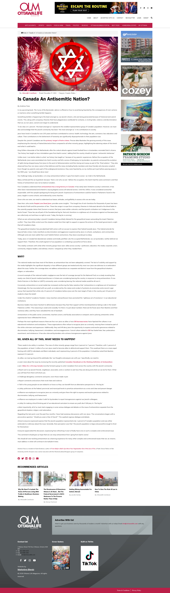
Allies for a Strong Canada (32, 366)
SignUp (145, 18)
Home (89, 18)
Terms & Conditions (123, 590)
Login (139, 18)
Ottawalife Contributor (29, 93)
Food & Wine (58, 25)
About (95, 18)
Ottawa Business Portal (100, 25)
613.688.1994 (24, 553)
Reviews (85, 25)
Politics (76, 25)
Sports (41, 25)
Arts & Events (30, 25)
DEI (89, 330)
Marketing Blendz (26, 569)
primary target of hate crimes (57, 140)
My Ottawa (143, 25)
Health (49, 25)
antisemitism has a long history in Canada (57, 187)
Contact (120, 18)
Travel (68, 25)
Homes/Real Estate (129, 25)
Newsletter (130, 18)
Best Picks (115, 25)
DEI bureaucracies (81, 321)
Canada (31, 33)
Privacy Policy (136, 590)
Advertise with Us (107, 18)
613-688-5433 (24, 551)
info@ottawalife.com (130, 524)
